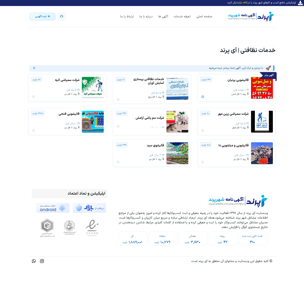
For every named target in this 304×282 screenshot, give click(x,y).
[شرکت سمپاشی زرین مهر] (262, 121)
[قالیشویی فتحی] (93, 121)
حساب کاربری (62, 16)
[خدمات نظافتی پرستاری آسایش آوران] (177, 89)
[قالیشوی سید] (177, 153)
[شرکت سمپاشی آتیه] (93, 87)
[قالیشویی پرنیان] (262, 87)
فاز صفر (235, 128)
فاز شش (235, 94)
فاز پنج (151, 97)
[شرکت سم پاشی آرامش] (177, 121)
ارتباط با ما (127, 16)
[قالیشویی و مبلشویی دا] (262, 153)
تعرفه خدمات (182, 16)
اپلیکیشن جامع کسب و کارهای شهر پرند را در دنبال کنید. (261, 3)
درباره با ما (146, 16)
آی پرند (202, 261)
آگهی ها (163, 16)
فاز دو (67, 94)
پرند (244, 94)
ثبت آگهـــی (41, 16)
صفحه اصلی (204, 16)
